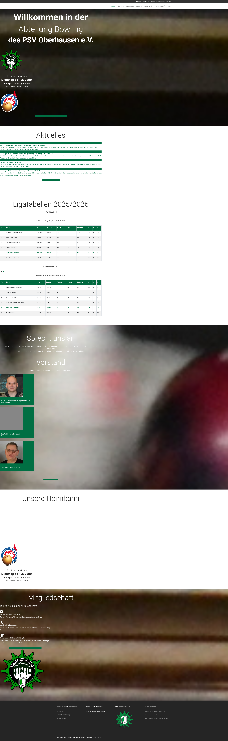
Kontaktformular (61, 718)
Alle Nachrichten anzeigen (51, 180)
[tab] (3, 217)
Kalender (139, 6)
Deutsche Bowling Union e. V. (153, 715)
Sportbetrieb (148, 6)
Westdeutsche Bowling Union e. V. (155, 711)
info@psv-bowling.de (143, 1)
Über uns (121, 6)
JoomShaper (97, 737)
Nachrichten (130, 6)
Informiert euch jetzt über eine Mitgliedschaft (51, 116)
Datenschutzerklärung (63, 715)
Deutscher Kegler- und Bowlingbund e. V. (157, 718)
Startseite (112, 6)
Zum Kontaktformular (50, 479)
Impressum (60, 711)
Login (169, 6)
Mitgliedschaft (160, 6)
